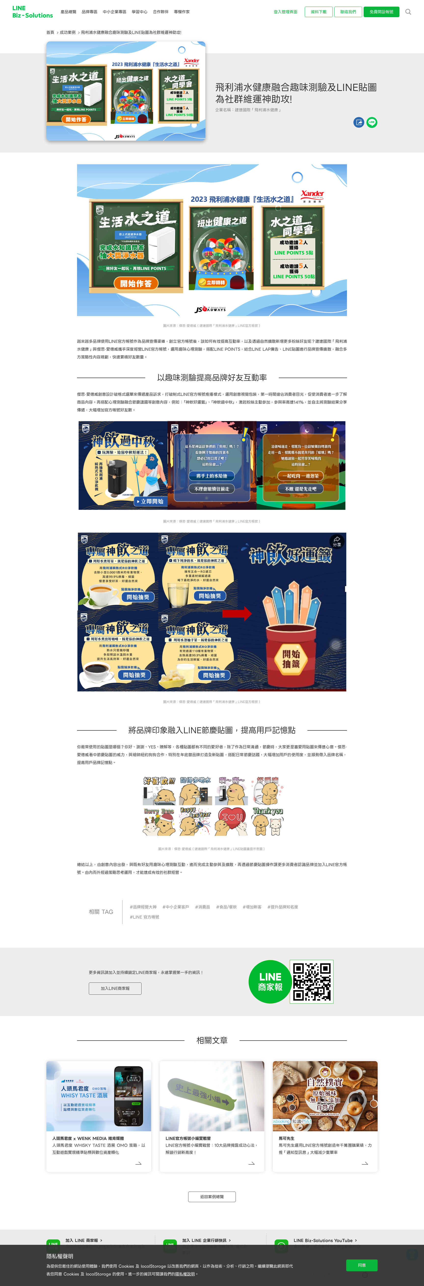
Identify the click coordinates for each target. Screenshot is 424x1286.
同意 (362, 1265)
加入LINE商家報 (115, 988)
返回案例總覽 (212, 1197)
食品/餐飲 (228, 907)
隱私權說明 (185, 1274)
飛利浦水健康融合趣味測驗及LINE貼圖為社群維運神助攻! (131, 32)
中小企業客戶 (177, 907)
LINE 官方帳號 (146, 917)
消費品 (204, 907)
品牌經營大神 (145, 907)
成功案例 (68, 32)
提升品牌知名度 (284, 907)
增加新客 (254, 907)
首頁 (50, 32)
